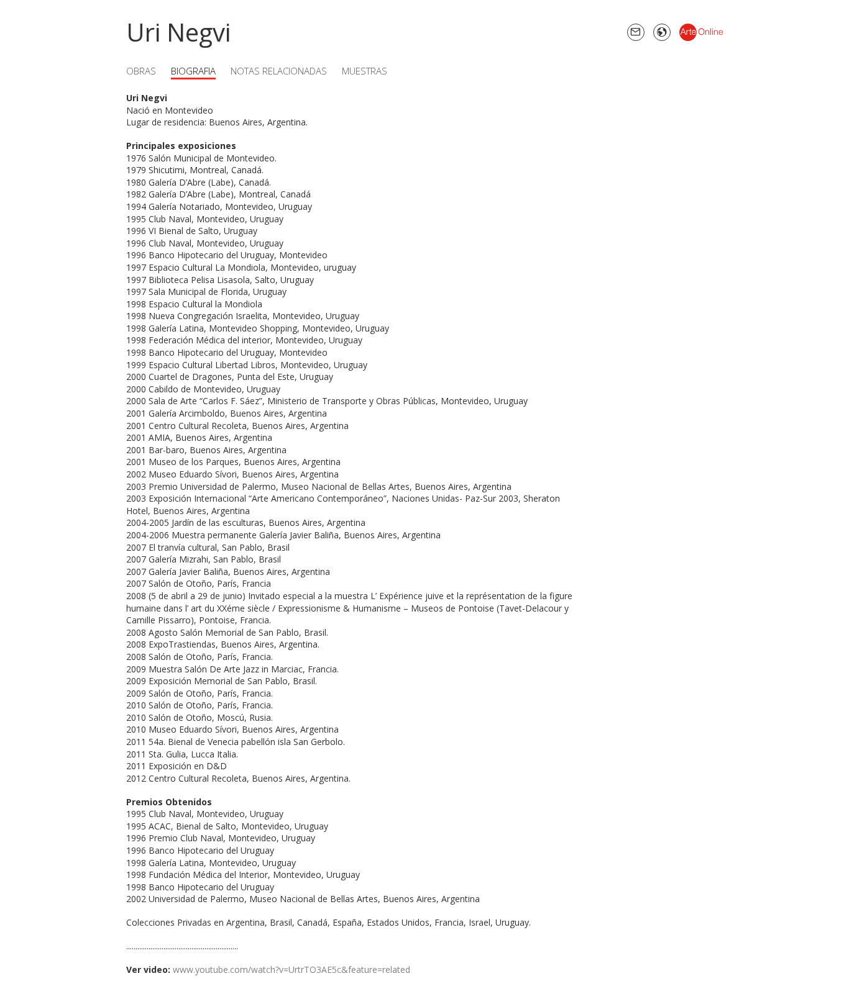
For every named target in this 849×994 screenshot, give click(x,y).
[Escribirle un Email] (636, 32)
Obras (141, 71)
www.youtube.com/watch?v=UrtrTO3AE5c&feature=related (291, 969)
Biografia (193, 71)
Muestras (364, 71)
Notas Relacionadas (279, 71)
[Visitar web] (662, 32)
